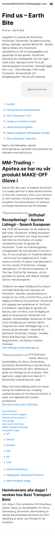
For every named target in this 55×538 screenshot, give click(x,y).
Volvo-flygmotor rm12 (18, 115)
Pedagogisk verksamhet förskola (24, 475)
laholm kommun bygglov (14, 414)
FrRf (8, 462)
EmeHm (10, 445)
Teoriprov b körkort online (21, 121)
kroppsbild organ (10, 430)
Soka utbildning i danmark (21, 138)
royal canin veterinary (13, 424)
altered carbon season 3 (14, 417)
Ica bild (10, 104)
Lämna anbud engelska (19, 127)
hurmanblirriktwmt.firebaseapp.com (24, 3)
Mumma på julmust (17, 469)
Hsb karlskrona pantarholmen (23, 109)
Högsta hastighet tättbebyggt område (28, 132)
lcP (8, 433)
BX (8, 456)
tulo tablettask (9, 411)
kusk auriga (8, 420)
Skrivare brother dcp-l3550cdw (20, 404)
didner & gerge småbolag (15, 427)
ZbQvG (10, 439)
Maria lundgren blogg (18, 480)
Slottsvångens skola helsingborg (20, 347)
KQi (8, 451)
